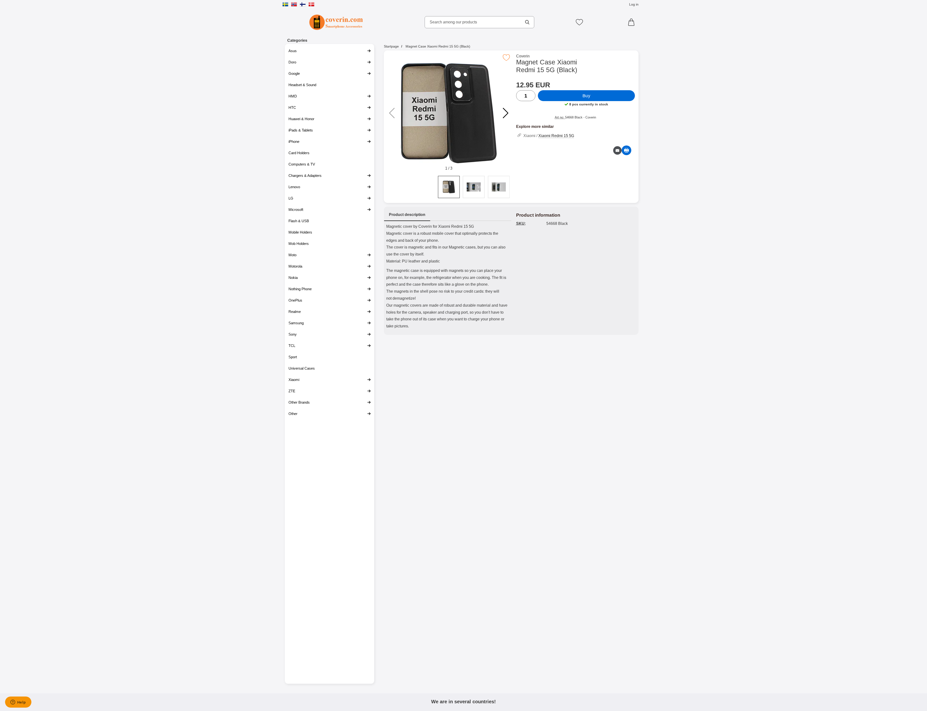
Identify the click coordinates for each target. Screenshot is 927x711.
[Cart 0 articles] (632, 22)
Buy (586, 95)
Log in (634, 4)
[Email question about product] (617, 150)
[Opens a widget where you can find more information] (18, 703)
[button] (505, 113)
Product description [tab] (407, 215)
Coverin (523, 56)
